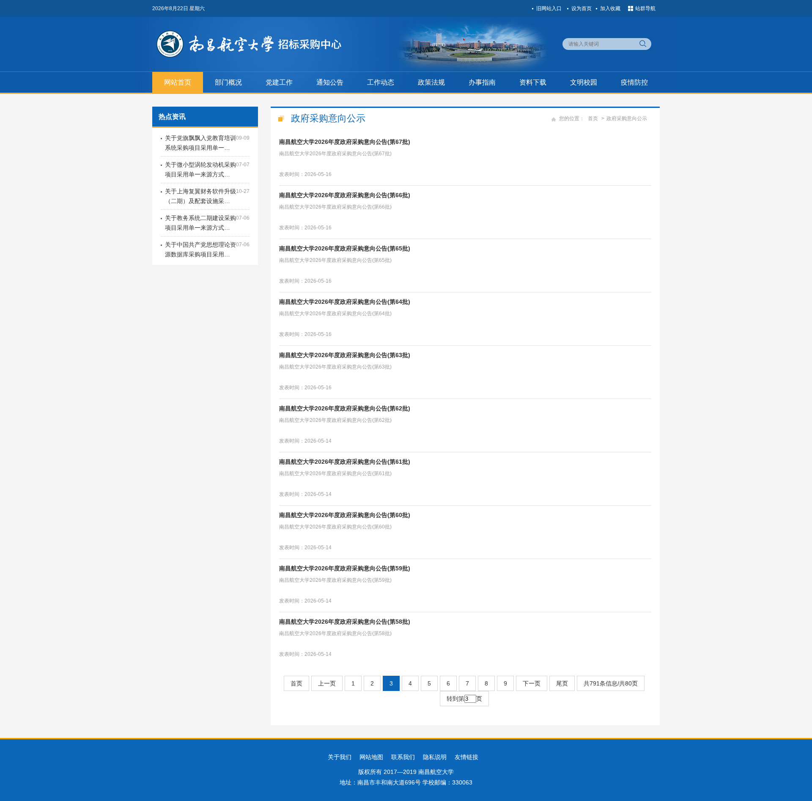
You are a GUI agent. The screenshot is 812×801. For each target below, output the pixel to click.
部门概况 (228, 82)
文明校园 (583, 82)
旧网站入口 (549, 8)
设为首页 (581, 8)
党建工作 (279, 82)
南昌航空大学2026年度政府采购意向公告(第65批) (344, 248)
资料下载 (532, 82)
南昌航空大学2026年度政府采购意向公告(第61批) (344, 461)
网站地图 (371, 757)
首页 (593, 118)
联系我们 (403, 757)
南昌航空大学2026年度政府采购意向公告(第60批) (344, 515)
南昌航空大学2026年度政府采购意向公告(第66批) (344, 195)
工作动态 (380, 82)
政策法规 (431, 82)
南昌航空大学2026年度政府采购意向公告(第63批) (344, 355)
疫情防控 (634, 82)
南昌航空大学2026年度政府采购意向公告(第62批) (344, 408)
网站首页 (177, 82)
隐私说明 (435, 757)
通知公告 (329, 82)
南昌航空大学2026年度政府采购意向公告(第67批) (344, 141)
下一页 (531, 683)
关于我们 (339, 757)
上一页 (327, 683)
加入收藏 (610, 8)
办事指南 (482, 82)
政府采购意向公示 (626, 118)
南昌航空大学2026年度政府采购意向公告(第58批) (344, 621)
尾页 (562, 683)
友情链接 (466, 757)
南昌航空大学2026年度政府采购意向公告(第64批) (344, 301)
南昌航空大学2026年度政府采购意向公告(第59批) (344, 568)
